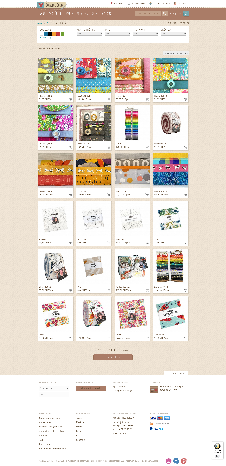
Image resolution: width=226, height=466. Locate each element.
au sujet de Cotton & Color (52, 431)
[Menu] (221, 443)
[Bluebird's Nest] (55, 266)
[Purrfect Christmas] (132, 266)
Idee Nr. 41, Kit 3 (122, 191)
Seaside (157, 239)
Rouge (58, 34)
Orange (54, 34)
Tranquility (43, 239)
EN (184, 23)
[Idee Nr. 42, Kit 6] (170, 75)
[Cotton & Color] (53, 5)
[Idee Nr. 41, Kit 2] (170, 170)
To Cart (70, 99)
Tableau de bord (138, 3)
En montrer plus (47, 37)
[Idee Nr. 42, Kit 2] (55, 75)
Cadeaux (80, 439)
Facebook (176, 461)
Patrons (80, 431)
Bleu (46, 34)
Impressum (44, 444)
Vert (62, 34)
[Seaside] (170, 218)
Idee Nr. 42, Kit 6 (160, 96)
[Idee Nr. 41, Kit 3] (132, 170)
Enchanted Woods (161, 287)
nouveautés (45, 422)
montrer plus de (113, 357)
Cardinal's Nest (160, 144)
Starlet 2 (119, 144)
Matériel (80, 422)
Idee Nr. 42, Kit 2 (45, 96)
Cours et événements (49, 418)
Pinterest (184, 461)
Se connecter (183, 3)
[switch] (217, 456)
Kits (78, 435)
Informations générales (50, 426)
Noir (50, 34)
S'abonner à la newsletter (91, 388)
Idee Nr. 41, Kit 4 (83, 191)
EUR (169, 23)
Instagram (169, 461)
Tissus (49, 23)
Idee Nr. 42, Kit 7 (45, 144)
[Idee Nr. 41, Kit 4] (93, 170)
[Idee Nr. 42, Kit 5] (132, 75)
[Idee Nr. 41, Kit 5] (55, 170)
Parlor (41, 334)
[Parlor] (55, 314)
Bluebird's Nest (45, 287)
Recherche (165, 13)
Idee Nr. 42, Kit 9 (83, 144)
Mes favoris (118, 3)
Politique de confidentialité (52, 448)
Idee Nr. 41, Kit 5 (45, 191)
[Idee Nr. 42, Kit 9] (93, 123)
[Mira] (93, 266)
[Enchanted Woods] (170, 266)
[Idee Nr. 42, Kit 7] (55, 123)
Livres (79, 426)
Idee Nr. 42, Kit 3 (83, 96)
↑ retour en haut (176, 373)
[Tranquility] (55, 218)
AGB (41, 439)
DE (181, 23)
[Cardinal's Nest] (170, 123)
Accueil (40, 23)
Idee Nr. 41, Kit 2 (160, 191)
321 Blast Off (159, 334)
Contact (43, 435)
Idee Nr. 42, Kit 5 (122, 96)
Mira (79, 287)
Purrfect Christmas (123, 287)
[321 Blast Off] (170, 314)
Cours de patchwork (161, 3)
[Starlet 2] (132, 123)
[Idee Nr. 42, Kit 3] (93, 75)
